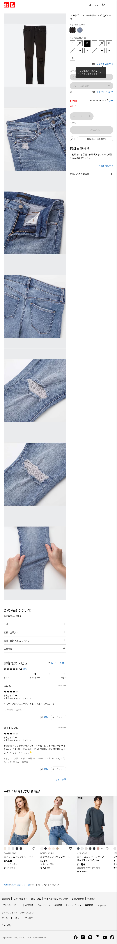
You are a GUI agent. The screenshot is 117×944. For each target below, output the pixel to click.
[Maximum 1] (90, 116)
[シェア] (72, 138)
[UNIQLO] (9, 5)
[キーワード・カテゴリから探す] (90, 5)
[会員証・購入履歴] (96, 5)
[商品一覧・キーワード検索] (110, 5)
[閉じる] (100, 72)
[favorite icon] (33, 848)
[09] (72, 30)
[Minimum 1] (74, 116)
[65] (80, 30)
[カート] (103, 5)
